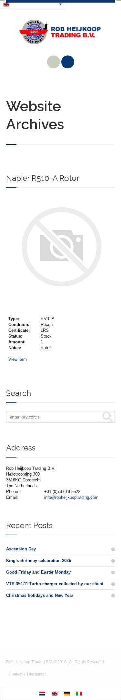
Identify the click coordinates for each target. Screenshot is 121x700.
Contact (15, 674)
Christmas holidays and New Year (39, 595)
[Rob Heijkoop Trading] (60, 37)
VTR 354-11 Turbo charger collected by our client (54, 583)
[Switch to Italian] (79, 693)
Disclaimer (36, 674)
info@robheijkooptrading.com (71, 497)
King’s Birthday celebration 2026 (38, 560)
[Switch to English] (54, 693)
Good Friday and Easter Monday (38, 572)
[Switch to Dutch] (42, 693)
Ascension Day (21, 549)
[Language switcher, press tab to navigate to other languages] (32, 4)
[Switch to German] (67, 693)
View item (17, 359)
